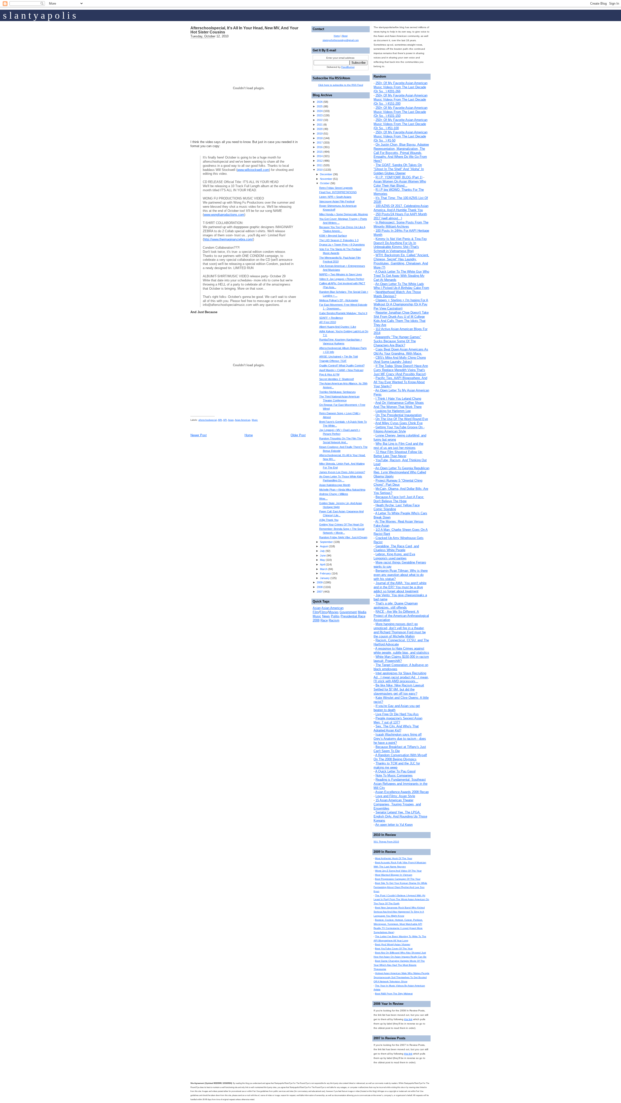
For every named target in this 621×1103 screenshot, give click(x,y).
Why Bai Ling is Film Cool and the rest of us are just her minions (398, 446)
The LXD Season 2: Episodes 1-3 (339, 240)
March (323, 569)
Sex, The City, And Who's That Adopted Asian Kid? (396, 728)
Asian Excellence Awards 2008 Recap (402, 792)
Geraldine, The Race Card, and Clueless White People (396, 548)
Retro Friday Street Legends (336, 187)
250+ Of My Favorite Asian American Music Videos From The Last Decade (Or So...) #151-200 (400, 99)
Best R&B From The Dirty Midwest (394, 993)
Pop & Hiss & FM (329, 374)
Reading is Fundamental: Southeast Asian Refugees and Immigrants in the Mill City (400, 784)
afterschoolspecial (207, 420)
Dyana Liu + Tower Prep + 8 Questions (342, 244)
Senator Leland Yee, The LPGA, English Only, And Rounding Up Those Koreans (400, 816)
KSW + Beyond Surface (333, 235)
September (326, 541)
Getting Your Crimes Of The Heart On (341, 524)
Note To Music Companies (394, 775)
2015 (320, 151)
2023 (320, 115)
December (326, 174)
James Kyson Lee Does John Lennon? (342, 472)
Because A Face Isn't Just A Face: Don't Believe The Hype (399, 499)
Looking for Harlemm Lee (393, 411)
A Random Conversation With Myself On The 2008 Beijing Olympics (400, 757)
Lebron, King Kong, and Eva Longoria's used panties (394, 556)
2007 (320, 591)
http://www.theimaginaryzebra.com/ (228, 239)
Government (348, 612)
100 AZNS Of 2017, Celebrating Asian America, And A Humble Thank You (401, 208)
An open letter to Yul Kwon (394, 824)
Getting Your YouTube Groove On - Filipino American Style (399, 429)
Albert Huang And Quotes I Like (337, 326)
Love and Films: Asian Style (395, 796)
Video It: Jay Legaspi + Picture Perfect (341, 279)
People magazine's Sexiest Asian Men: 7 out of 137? (398, 720)
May (322, 559)
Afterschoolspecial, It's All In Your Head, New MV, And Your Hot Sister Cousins (244, 30)
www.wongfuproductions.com (224, 214)
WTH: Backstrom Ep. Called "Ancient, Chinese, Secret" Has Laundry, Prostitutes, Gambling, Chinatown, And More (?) (401, 261)
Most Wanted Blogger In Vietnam (393, 874)
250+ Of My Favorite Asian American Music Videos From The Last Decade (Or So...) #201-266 (400, 87)
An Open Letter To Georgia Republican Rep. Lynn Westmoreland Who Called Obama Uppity (401, 472)
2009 (320, 582)
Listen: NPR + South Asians (335, 196)
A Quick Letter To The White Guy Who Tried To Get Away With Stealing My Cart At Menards (401, 276)
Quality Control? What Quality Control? (342, 365)
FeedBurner (348, 67)
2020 (320, 128)
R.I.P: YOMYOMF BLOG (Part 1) (399, 177)
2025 (320, 106)
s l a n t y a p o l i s (39, 15)
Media (362, 612)
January (325, 578)
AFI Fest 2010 (327, 322)
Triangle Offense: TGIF (333, 360)
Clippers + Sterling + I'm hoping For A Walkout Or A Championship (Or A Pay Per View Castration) (401, 304)
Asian (231, 420)
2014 (320, 156)
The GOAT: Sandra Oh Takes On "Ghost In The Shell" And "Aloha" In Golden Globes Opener (399, 169)
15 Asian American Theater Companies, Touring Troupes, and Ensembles (397, 804)
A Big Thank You (328, 519)
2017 (320, 142)
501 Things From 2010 (386, 841)
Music (255, 420)
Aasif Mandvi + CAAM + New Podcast (341, 370)
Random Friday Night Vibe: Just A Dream (343, 537)
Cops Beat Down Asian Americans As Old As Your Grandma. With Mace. (401, 351)
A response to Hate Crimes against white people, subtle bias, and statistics (401, 650)
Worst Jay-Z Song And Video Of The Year (398, 870)
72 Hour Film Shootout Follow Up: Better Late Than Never (398, 454)
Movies (333, 612)
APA (220, 420)
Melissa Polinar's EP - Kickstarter (338, 300)
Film (316, 612)
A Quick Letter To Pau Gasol (395, 771)
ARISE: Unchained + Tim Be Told (338, 356)
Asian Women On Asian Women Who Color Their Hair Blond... (400, 183)
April (322, 564)
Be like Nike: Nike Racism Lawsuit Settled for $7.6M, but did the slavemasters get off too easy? (399, 689)
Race (324, 620)
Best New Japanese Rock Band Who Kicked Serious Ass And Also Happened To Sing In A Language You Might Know (399, 911)
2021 (320, 124)
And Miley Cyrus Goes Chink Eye (399, 423)
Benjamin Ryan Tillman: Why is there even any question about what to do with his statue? (401, 575)
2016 (320, 147)
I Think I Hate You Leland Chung (398, 398)
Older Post (298, 435)
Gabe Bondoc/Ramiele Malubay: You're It (343, 313)
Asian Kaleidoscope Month (334, 485)
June (323, 555)
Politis (335, 616)
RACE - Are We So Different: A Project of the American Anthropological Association (401, 616)
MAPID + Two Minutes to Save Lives (340, 274)
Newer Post (198, 435)
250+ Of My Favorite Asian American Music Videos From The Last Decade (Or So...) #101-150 (400, 112)
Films (323, 612)
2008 (320, 587)
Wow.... (323, 498)
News (326, 616)
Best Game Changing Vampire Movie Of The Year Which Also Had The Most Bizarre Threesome (399, 965)
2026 (320, 101)
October (325, 183)
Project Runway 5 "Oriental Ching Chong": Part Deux (398, 482)
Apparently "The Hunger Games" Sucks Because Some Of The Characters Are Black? (397, 341)
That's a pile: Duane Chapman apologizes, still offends (396, 605)
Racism (334, 620)
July (322, 550)
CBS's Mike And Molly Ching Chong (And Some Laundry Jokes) (400, 360)
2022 (320, 120)
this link (408, 1019)
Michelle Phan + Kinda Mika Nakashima (342, 489)
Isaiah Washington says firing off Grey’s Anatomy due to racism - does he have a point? (400, 739)
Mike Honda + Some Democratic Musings (343, 214)
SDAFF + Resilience (331, 317)
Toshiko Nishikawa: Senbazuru (337, 391)
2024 (320, 111)
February (325, 573)
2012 (320, 160)
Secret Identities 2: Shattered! (336, 379)
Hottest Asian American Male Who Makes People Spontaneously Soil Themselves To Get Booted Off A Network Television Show (401, 977)
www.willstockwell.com (253, 170)
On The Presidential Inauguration (399, 415)
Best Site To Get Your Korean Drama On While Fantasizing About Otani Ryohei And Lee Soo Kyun (400, 887)
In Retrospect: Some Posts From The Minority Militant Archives (401, 224)
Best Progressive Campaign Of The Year (397, 879)
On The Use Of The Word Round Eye (402, 419)
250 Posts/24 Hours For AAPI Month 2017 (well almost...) (400, 216)
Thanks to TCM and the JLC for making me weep (397, 765)
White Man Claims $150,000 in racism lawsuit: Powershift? (401, 659)
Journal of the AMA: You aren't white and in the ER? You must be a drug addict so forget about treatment (400, 587)
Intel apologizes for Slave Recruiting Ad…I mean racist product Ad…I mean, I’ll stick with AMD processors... (401, 677)
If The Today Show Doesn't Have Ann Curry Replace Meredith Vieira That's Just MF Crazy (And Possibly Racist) (401, 370)
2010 (320, 169)
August (324, 546)
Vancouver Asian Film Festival (336, 201)
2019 (320, 133)
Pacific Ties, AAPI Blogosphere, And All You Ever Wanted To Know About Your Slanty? (400, 382)
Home (249, 435)
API (225, 420)
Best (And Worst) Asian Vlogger (392, 944)
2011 (320, 165)
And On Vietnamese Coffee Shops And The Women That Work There (399, 405)
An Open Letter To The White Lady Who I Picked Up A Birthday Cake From (401, 286)
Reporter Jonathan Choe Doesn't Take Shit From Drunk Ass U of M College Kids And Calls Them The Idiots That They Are (401, 319)
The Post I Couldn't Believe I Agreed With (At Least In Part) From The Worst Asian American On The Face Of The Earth (401, 899)
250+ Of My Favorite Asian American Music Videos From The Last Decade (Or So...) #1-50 (400, 136)
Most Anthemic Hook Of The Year (393, 858)
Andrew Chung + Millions (333, 493)
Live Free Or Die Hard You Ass (397, 714)
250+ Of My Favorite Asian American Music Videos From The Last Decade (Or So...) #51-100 (400, 124)
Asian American (242, 420)
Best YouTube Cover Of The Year (394, 948)
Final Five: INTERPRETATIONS (338, 192)
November (326, 178)
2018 (320, 138)
